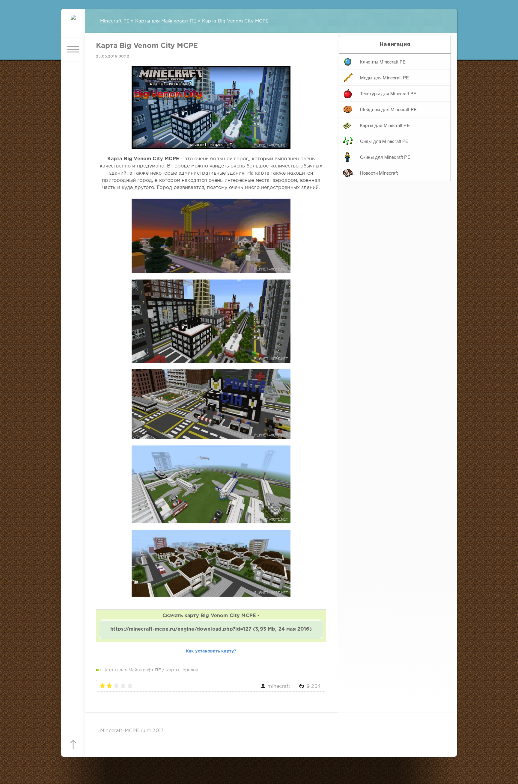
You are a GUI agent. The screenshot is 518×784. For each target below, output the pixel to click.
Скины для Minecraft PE (385, 157)
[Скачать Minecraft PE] (73, 25)
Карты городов (181, 670)
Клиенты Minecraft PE (383, 61)
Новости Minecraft (379, 173)
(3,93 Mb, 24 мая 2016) (211, 629)
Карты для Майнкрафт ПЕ (133, 670)
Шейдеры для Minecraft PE (388, 109)
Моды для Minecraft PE (384, 77)
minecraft (278, 686)
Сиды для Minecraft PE (384, 141)
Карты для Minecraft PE (385, 125)
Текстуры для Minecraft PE (388, 93)
